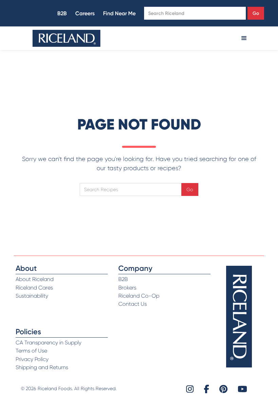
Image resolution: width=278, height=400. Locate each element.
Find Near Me (119, 13)
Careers (85, 13)
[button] (244, 38)
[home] (66, 38)
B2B (62, 13)
